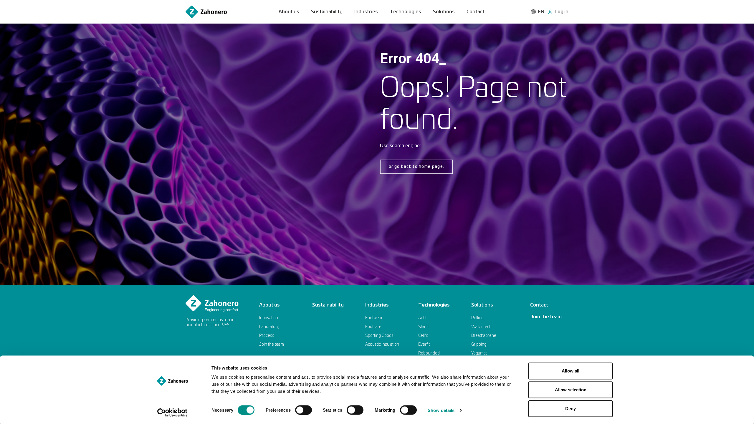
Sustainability (327, 11)
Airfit (422, 318)
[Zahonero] (206, 12)
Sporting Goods (379, 336)
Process (266, 336)
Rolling (477, 318)
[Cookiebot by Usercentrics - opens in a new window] (172, 412)
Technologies (405, 11)
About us (289, 11)
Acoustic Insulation (382, 344)
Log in (561, 11)
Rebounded (429, 353)
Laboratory (269, 327)
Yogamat (479, 353)
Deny (570, 408)
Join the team (271, 344)
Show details (441, 410)
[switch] (303, 410)
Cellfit (423, 336)
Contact (476, 11)
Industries (366, 11)
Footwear (374, 318)
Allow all (570, 370)
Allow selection (570, 389)
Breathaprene (483, 336)
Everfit (424, 344)
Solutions (444, 11)
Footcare (373, 327)
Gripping (479, 344)
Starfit (423, 327)
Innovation (268, 318)
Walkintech (481, 327)
